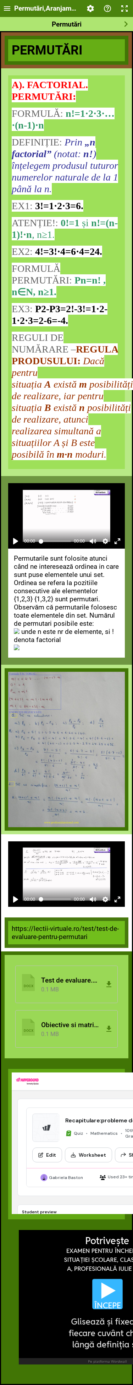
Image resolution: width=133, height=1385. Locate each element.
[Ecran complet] (124, 8)
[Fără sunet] (93, 541)
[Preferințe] (90, 8)
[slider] (55, 541)
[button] (66, 984)
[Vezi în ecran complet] (117, 541)
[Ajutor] (107, 8)
